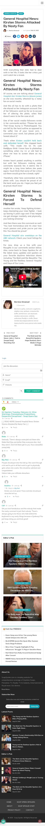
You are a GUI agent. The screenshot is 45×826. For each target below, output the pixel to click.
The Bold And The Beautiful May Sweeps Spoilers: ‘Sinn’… (22, 616)
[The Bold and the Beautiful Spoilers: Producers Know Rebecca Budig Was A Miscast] (6, 761)
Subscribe (34, 706)
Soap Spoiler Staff (26, 806)
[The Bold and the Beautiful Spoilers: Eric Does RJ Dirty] (6, 789)
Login (4, 358)
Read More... (6, 689)
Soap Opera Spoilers (26, 802)
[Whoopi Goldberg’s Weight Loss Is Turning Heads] (6, 780)
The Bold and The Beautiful (23, 583)
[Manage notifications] (40, 821)
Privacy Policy (14, 810)
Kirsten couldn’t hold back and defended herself (22, 141)
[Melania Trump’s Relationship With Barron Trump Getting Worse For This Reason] (6, 737)
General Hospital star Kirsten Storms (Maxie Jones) (22, 94)
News (21, 13)
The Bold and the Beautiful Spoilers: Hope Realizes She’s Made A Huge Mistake (33, 340)
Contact (30, 810)
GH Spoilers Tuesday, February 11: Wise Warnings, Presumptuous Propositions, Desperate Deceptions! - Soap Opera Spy (19, 414)
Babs (4, 436)
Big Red (5, 460)
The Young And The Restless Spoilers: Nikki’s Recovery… (22, 562)
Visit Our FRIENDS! (13, 629)
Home (9, 802)
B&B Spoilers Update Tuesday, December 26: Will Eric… (22, 589)
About (9, 806)
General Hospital (10, 13)
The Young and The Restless (23, 556)
